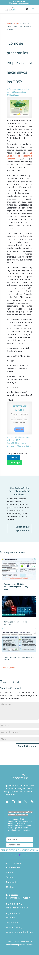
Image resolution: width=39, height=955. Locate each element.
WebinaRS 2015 (13, 95)
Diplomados (12, 882)
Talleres (10, 877)
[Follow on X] (25, 802)
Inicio (9, 23)
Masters (10, 887)
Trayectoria (12, 922)
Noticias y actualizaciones (19, 932)
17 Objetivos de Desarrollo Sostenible (19, 156)
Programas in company (18, 898)
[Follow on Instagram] (13, 802)
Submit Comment (27, 746)
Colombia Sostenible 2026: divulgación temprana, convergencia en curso (18, 586)
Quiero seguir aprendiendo (22, 528)
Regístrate (19, 429)
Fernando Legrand (16, 89)
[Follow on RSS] (32, 802)
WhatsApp (15, 462)
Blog (13, 23)
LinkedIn (14, 457)
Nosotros (10, 917)
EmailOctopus (24, 855)
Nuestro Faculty (14, 927)
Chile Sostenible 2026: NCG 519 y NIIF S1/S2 (19, 658)
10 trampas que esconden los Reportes (15, 623)
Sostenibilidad (20, 92)
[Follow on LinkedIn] (19, 802)
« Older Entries (8, 668)
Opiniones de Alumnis (17, 908)
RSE (18, 23)
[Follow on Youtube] (7, 802)
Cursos (9, 872)
